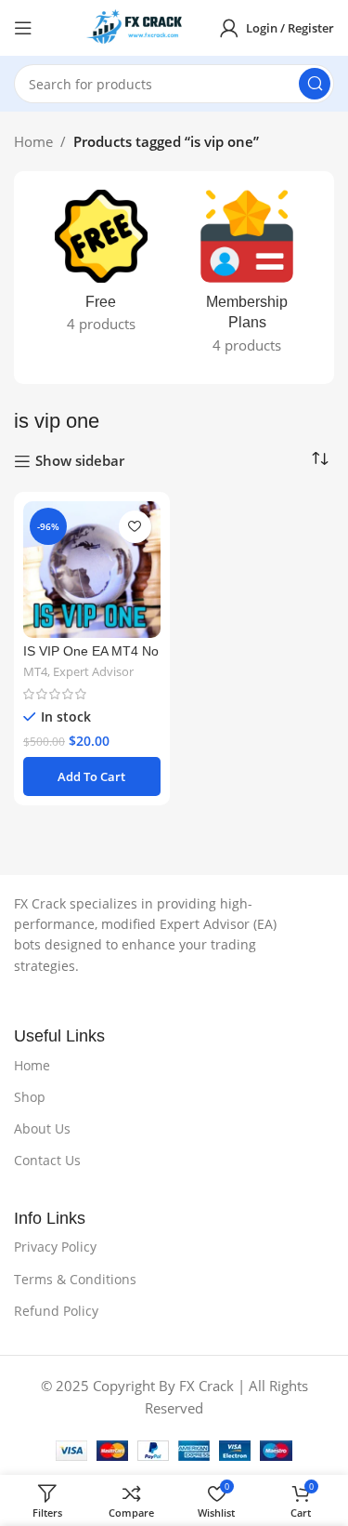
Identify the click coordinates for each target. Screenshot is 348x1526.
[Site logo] (139, 26)
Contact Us (47, 1160)
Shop (29, 1097)
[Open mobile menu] (23, 27)
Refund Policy (56, 1311)
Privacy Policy (55, 1246)
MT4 (35, 672)
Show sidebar (79, 461)
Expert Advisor (93, 672)
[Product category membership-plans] (247, 277)
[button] (92, 776)
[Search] (314, 84)
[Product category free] (101, 267)
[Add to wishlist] (135, 527)
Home (33, 141)
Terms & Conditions (75, 1279)
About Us (42, 1128)
